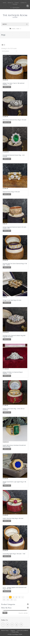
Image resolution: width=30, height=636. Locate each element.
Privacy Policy (15, 632)
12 (7, 599)
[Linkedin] (12, 624)
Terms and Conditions (22, 630)
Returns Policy (4, 630)
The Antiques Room (17, 634)
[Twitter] (7, 624)
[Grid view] (2, 45)
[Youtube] (16, 624)
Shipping (12, 630)
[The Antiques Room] (15, 14)
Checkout (15, 4)
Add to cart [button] (7, 87)
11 (4, 599)
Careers (17, 2)
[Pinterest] (21, 624)
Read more (7, 591)
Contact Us (23, 2)
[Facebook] (3, 624)
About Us (10, 2)
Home (4, 2)
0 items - (15, 28)
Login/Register (16, 7)
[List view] (4, 45)
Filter (5, 612)
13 (11, 599)
